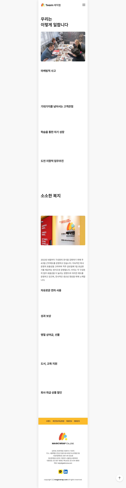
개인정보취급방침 (58, 421)
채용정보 (69, 421)
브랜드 (48, 421)
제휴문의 (77, 421)
